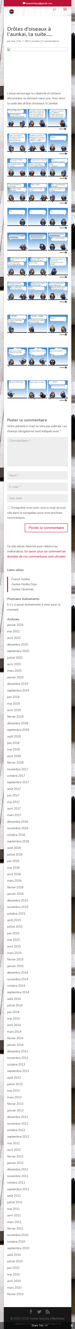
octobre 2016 (16, 835)
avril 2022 (14, 638)
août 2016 (14, 848)
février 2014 (15, 1038)
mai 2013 (13, 1091)
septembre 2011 (18, 1189)
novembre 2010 (17, 1235)
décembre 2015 (17, 901)
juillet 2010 (14, 1261)
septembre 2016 (18, 841)
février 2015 (15, 959)
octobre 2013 (16, 1065)
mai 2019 (13, 704)
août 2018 (14, 736)
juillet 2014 (14, 1005)
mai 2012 (13, 1143)
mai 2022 (13, 631)
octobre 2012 (16, 1130)
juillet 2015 (14, 927)
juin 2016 (13, 861)
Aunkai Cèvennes (23, 589)
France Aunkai (21, 579)
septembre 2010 (18, 1248)
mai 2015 (13, 940)
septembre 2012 (18, 1137)
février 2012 (15, 1156)
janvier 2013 (15, 1110)
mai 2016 (13, 868)
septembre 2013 (18, 1071)
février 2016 (15, 887)
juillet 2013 (14, 1084)
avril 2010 (14, 1281)
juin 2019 (13, 697)
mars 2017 (14, 815)
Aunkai (36, 41)
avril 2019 (14, 710)
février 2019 (15, 717)
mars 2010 (14, 1288)
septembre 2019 (18, 691)
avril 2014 (14, 1025)
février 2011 (15, 1229)
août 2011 (14, 1196)
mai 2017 (13, 802)
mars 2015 (14, 953)
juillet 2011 (14, 1202)
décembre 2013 (17, 1051)
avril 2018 (14, 756)
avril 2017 (14, 809)
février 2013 (15, 1104)
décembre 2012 (17, 1117)
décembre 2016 (17, 822)
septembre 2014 (18, 992)
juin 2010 (13, 1268)
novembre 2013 (17, 1058)
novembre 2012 (17, 1124)
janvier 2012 (15, 1163)
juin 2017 (13, 795)
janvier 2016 (15, 894)
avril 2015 (14, 946)
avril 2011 (14, 1215)
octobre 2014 (16, 986)
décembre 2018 (17, 723)
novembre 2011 (17, 1176)
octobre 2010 (16, 1242)
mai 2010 (13, 1275)
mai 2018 (13, 749)
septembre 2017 (18, 782)
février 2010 (15, 1294)
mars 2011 (14, 1222)
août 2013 (14, 1078)
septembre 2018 (18, 730)
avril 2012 (14, 1150)
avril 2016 (14, 874)
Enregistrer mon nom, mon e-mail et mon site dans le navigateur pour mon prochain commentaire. (36, 513)
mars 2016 (14, 881)
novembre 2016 (17, 828)
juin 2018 (13, 743)
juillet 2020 (14, 658)
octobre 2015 (16, 914)
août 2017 (14, 789)
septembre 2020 (18, 651)
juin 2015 (13, 933)
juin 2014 (13, 1012)
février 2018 (15, 763)
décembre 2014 (17, 973)
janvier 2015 (15, 966)
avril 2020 (14, 664)
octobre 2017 (16, 776)
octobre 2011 (16, 1183)
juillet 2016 (14, 855)
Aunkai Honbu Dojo (24, 584)
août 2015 (14, 920)
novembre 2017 (17, 769)
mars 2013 (14, 1097)
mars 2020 (14, 671)
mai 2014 (13, 1019)
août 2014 (14, 999)
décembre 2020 (17, 645)
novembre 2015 (17, 907)
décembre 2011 (17, 1169)
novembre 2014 (17, 979)
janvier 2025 (15, 625)
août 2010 (14, 1255)
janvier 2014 (15, 1045)
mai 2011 (13, 1209)
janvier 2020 (15, 677)
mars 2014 (14, 1032)
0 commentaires (50, 41)
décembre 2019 (17, 684)
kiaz (13, 41)
